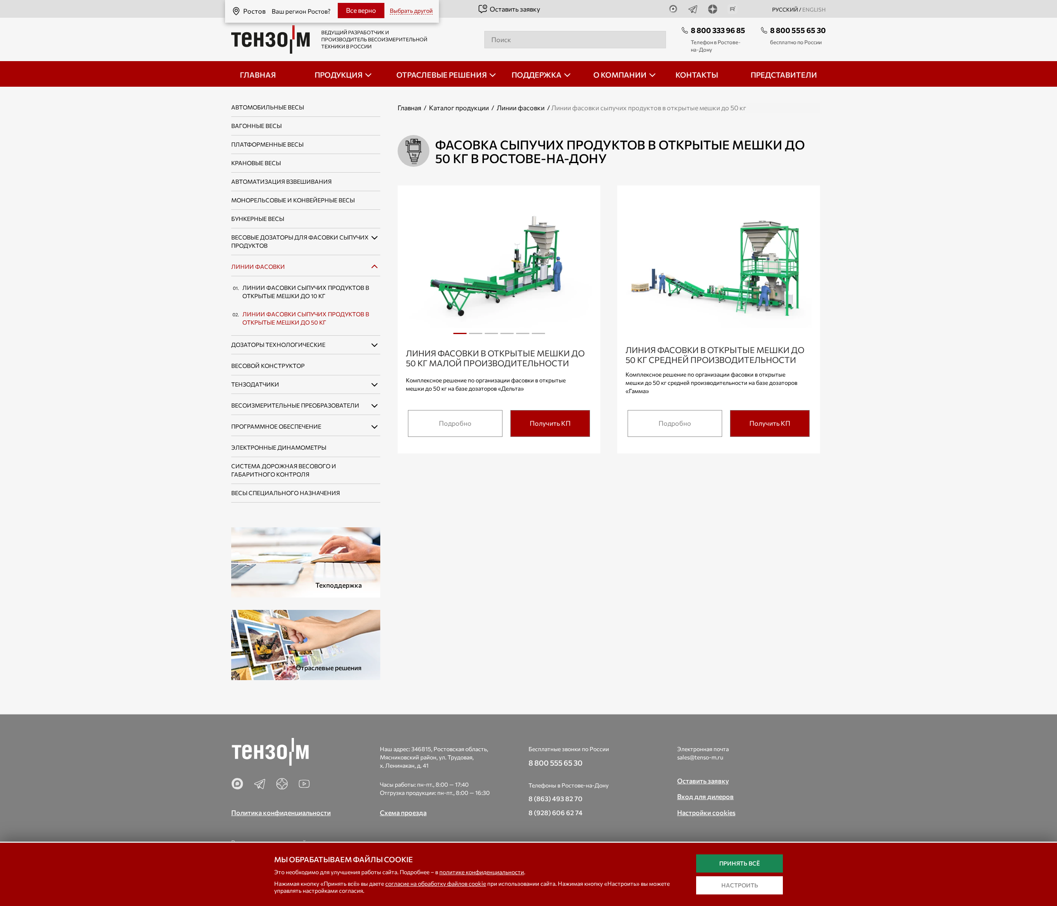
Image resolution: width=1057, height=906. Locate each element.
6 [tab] (538, 336)
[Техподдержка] (305, 561)
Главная (409, 107)
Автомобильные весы (267, 107)
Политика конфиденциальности (281, 812)
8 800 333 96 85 (718, 30)
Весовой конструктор (268, 365)
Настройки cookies (706, 812)
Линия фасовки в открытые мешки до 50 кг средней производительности (715, 355)
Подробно (455, 423)
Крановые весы (256, 162)
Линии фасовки (258, 266)
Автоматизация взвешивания (281, 181)
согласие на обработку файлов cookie (435, 883)
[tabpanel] (499, 269)
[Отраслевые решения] (305, 644)
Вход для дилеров (705, 796)
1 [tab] (460, 336)
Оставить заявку (515, 9)
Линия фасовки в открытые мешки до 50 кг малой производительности (495, 358)
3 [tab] (491, 336)
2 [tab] (475, 336)
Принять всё (739, 863)
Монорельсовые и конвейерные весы (293, 200)
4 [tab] (507, 336)
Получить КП (550, 423)
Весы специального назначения (285, 492)
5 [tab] (522, 336)
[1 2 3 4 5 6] (499, 270)
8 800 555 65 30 (798, 30)
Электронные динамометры (278, 447)
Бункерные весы (257, 218)
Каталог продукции (459, 107)
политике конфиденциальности (481, 871)
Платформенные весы (267, 144)
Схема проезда (403, 812)
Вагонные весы (256, 125)
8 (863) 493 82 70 (555, 798)
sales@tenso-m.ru (700, 757)
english (814, 9)
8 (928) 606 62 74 (555, 812)
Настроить (739, 885)
